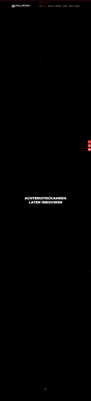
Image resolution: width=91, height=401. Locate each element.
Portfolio (65, 6)
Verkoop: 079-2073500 (45, 2)
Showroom (51, 6)
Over (40, 6)
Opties (45, 6)
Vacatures (77, 6)
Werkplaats (58, 6)
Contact (71, 6)
